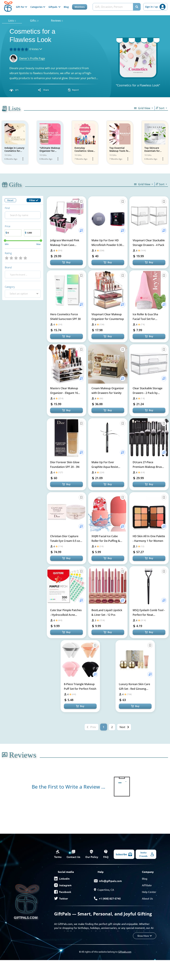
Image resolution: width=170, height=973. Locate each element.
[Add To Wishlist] (81, 230)
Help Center (149, 891)
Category (10, 286)
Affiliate (147, 885)
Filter (32, 200)
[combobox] (23, 294)
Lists (12, 20)
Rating (8, 253)
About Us (147, 898)
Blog (66, 6)
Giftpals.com (124, 951)
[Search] (137, 7)
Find (7, 208)
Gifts (34, 20)
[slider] (5, 240)
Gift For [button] (20, 6)
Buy (68, 262)
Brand (8, 267)
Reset (10, 200)
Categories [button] (36, 6)
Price (7, 226)
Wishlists (80, 6)
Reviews (57, 20)
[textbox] (19, 293)
